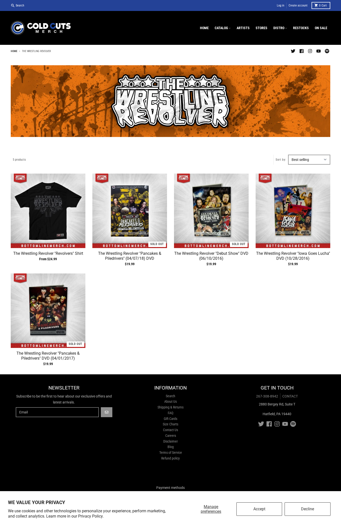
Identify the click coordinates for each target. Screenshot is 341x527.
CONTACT (290, 396)
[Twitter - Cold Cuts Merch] (293, 51)
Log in (280, 5)
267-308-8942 (267, 396)
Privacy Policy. (91, 516)
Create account (298, 5)
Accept (259, 509)
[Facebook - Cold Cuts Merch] (301, 51)
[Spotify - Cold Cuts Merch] (327, 51)
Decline (307, 509)
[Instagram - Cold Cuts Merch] (310, 51)
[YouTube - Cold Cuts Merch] (318, 51)
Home (14, 51)
